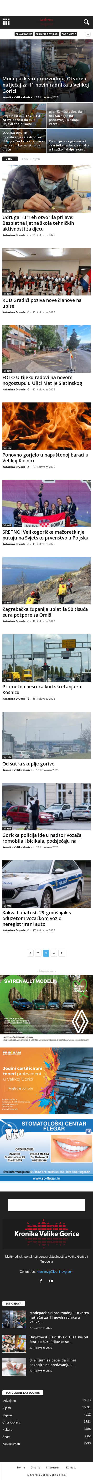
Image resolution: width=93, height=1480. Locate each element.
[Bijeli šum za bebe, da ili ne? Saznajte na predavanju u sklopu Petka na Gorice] (69, 120)
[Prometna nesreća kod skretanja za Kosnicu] (46, 658)
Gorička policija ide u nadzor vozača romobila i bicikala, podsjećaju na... (42, 838)
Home (25, 159)
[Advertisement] (46, 8)
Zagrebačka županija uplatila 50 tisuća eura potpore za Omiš (45, 612)
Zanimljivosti (11, 1444)
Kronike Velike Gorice (17, 97)
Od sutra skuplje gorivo (28, 764)
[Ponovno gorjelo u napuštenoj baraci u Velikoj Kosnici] (46, 426)
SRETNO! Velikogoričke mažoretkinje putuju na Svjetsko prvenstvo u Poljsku (45, 535)
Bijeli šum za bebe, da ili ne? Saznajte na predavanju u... (53, 1362)
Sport (6, 1437)
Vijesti (7, 210)
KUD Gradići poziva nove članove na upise (42, 303)
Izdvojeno (9, 1401)
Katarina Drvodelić (15, 235)
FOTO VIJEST (69, 34)
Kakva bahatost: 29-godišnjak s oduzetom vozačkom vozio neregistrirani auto (36, 918)
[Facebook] (42, 1281)
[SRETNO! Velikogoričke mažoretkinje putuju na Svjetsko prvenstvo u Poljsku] (46, 503)
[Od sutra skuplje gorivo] (46, 735)
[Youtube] (51, 1281)
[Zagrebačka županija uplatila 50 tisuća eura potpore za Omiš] (46, 580)
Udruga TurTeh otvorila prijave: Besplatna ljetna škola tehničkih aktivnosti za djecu (38, 223)
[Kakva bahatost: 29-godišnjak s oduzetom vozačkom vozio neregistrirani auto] (46, 884)
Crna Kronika (24, 34)
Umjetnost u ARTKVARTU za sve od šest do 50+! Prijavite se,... (59, 1339)
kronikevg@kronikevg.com (55, 1271)
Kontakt (71, 1467)
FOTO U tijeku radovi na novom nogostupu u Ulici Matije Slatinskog (42, 380)
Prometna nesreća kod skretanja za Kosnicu (41, 690)
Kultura (7, 1429)
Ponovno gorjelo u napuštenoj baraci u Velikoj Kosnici (45, 458)
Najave (7, 1415)
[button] (85, 22)
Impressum (53, 1467)
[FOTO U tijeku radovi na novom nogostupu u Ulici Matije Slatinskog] (46, 349)
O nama (36, 1467)
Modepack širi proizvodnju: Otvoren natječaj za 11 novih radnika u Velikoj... (59, 1317)
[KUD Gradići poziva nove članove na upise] (46, 271)
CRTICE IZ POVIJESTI (47, 34)
